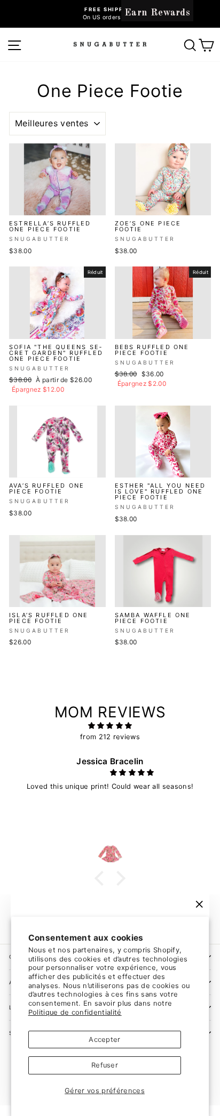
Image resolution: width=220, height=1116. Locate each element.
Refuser (104, 1065)
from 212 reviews (110, 737)
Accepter (105, 1040)
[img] (110, 726)
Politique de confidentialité (75, 1012)
